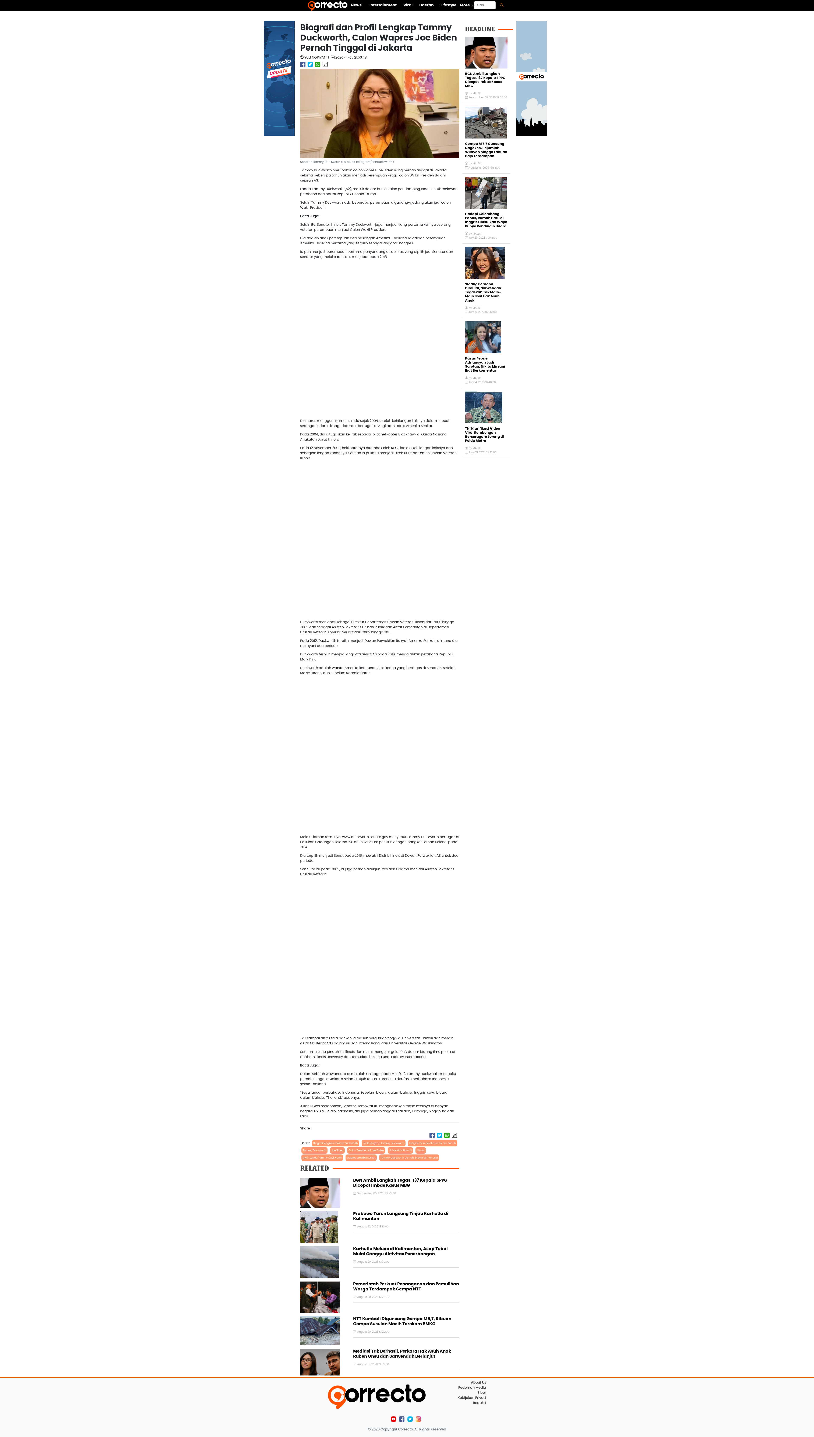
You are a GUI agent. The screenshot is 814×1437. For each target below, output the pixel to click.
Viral (408, 5)
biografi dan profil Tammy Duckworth (432, 1143)
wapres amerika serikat (361, 1157)
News (356, 5)
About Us (478, 1382)
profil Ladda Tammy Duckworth (322, 1157)
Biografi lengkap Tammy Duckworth (335, 1143)
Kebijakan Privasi (472, 1397)
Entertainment (382, 5)
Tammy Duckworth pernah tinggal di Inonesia (409, 1157)
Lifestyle (448, 5)
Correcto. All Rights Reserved (422, 1429)
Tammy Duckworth (314, 1150)
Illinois (421, 1150)
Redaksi (479, 1403)
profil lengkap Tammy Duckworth (383, 1143)
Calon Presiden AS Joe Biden (366, 1150)
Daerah (426, 5)
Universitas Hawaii (400, 1150)
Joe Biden (337, 1150)
